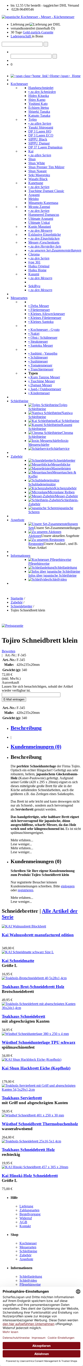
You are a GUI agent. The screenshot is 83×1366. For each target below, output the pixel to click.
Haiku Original (38, 266)
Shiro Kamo (36, 100)
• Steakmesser (38, 341)
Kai (30, 151)
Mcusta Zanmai (39, 207)
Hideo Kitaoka (38, 96)
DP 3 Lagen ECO (40, 135)
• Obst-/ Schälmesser (42, 337)
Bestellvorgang (30, 1214)
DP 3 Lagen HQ (39, 131)
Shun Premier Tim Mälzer (46, 167)
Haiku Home (37, 270)
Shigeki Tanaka (39, 111)
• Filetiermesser (39, 310)
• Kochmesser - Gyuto (44, 329)
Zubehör (17, 456)
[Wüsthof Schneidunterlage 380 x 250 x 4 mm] (35, 1034)
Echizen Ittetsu (38, 107)
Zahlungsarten (29, 1210)
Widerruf (25, 1218)
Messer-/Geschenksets (43, 242)
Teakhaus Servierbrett (22, 1098)
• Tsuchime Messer (41, 381)
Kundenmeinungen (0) (36, 747)
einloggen (68, 886)
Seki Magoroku (39, 175)
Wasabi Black (38, 179)
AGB (23, 1222)
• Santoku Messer (40, 345)
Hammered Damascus (43, 215)
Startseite (17, 598)
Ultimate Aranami (40, 218)
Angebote (17, 520)
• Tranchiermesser (40, 369)
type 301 (34, 262)
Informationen (20, 555)
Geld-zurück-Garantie (38, 32)
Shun (32, 159)
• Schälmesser (38, 357)
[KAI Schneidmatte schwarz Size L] (28, 952)
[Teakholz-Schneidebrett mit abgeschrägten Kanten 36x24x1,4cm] (41, 1008)
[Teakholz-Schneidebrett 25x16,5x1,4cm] (31, 1141)
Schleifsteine (19, 401)
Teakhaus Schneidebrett (23, 1016)
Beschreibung (26, 728)
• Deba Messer (38, 306)
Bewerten (8, 651)
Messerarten (19, 298)
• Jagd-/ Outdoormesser (44, 389)
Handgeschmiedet (40, 88)
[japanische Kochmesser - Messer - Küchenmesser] (38, 17)
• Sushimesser (38, 361)
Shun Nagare (37, 171)
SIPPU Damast (39, 143)
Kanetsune (35, 183)
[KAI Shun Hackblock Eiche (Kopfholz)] (31, 1059)
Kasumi (33, 274)
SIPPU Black (37, 139)
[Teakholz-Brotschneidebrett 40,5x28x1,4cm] (34, 978)
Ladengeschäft (21, 36)
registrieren (25, 890)
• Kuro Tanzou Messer (44, 377)
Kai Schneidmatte (18, 960)
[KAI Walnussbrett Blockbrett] (24, 926)
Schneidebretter (21, 606)
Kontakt (25, 1226)
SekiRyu (34, 286)
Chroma (34, 254)
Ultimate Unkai (39, 222)
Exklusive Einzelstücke (44, 234)
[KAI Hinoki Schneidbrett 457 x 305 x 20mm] (35, 1167)
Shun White (36, 163)
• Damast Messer (40, 385)
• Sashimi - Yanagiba (42, 353)
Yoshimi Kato (38, 104)
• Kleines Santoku (41, 322)
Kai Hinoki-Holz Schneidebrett (30, 1175)
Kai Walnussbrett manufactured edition (38, 935)
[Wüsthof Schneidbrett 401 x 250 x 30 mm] (33, 1115)
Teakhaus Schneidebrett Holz (28, 1149)
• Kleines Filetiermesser (44, 318)
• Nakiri (33, 333)
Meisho (33, 199)
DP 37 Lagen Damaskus (45, 147)
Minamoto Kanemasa (43, 203)
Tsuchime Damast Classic (46, 191)
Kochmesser (19, 84)
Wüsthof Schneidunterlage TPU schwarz (38, 1042)
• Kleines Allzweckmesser (46, 314)
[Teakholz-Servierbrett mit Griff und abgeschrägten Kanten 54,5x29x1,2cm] (41, 1089)
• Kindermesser (39, 393)
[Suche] (46, 44)
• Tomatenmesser (40, 365)
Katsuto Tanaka (39, 115)
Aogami (34, 195)
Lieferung (26, 1206)
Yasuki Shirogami (40, 127)
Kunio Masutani (39, 226)
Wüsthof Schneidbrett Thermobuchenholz (40, 1124)
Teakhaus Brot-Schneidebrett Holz (33, 986)
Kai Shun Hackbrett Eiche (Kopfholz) (36, 1068)
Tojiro (32, 119)
